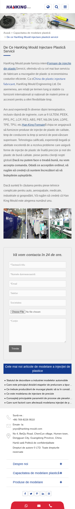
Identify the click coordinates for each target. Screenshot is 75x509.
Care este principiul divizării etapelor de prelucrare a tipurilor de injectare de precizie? (39, 384)
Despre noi (20, 464)
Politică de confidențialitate (39, 442)
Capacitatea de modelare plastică (31, 32)
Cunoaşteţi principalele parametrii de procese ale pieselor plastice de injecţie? (39, 398)
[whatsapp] (26, 505)
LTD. (38, 447)
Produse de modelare (28, 482)
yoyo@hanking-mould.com (27, 428)
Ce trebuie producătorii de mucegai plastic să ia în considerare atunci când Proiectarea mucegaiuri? (39, 389)
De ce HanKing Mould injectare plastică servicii (32, 37)
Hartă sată (18, 442)
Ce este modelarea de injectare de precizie (30, 393)
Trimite (15, 348)
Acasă (6, 32)
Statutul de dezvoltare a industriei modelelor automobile (37, 380)
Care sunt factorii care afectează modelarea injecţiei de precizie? (39, 402)
